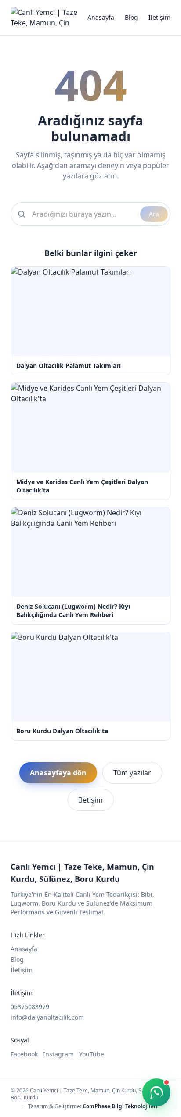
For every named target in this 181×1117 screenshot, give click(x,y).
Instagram (58, 1054)
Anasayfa (100, 17)
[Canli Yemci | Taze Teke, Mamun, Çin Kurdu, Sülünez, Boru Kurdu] (49, 17)
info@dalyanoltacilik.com (47, 1017)
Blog (131, 17)
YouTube (91, 1054)
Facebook (24, 1054)
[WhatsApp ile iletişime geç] (156, 1092)
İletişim (159, 17)
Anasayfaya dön (58, 773)
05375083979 (30, 1007)
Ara (154, 214)
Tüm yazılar (132, 773)
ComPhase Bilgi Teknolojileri (120, 1106)
